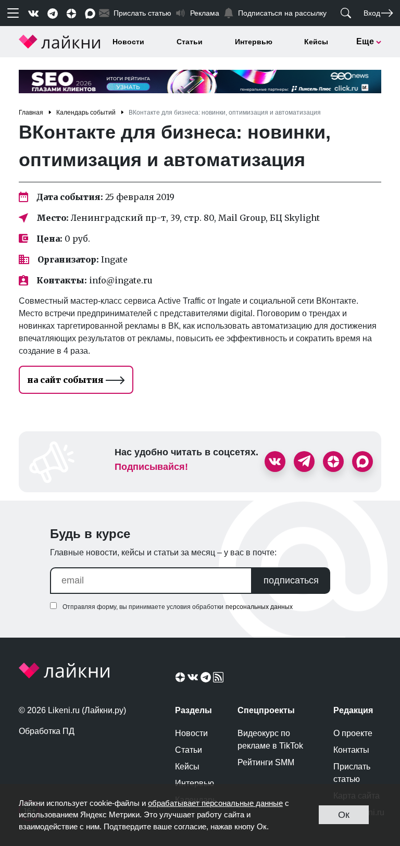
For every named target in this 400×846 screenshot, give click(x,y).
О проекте (352, 733)
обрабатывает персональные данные (215, 803)
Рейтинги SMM (266, 762)
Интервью (253, 42)
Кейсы (316, 42)
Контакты (351, 749)
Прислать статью (351, 772)
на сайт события (66, 380)
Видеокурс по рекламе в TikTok (270, 739)
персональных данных (259, 607)
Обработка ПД (46, 731)
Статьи (190, 42)
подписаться (291, 580)
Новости (128, 42)
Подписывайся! (151, 467)
